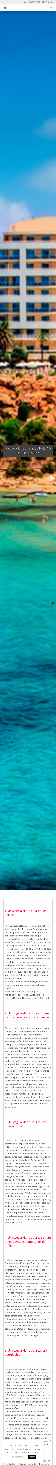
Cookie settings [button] (17, 1456)
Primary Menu (51, 8)
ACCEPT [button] (32, 1457)
